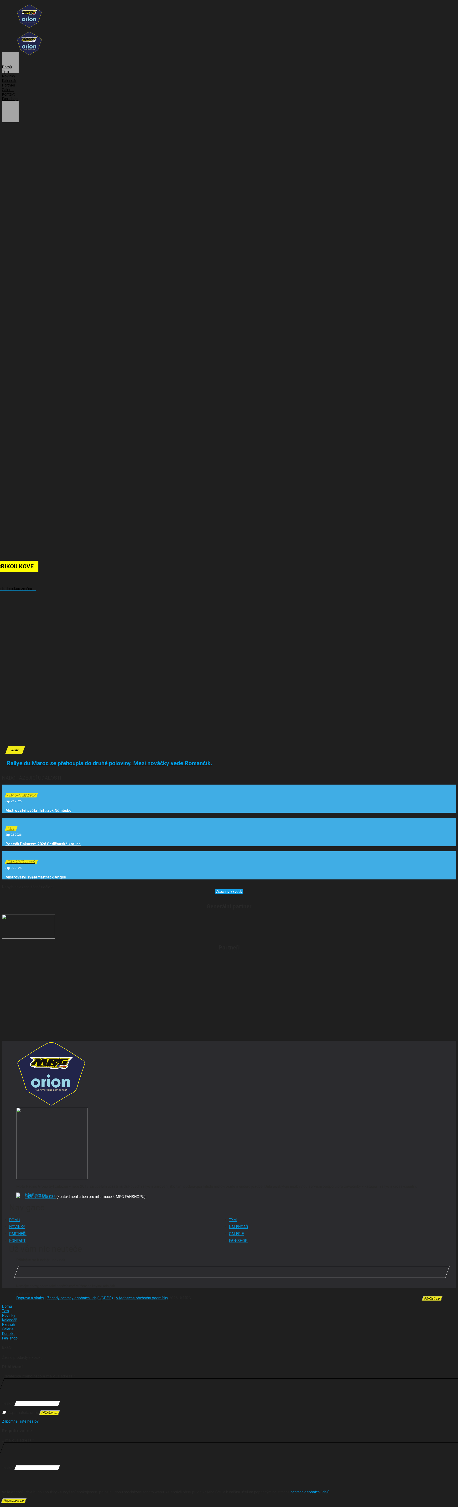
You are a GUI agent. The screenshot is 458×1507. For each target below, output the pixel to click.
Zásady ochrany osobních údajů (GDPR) (80, 1298)
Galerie (8, 89)
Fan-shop (10, 99)
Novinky (8, 76)
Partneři (8, 85)
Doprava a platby (30, 1298)
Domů (7, 67)
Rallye (15, 750)
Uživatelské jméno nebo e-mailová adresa (38, 1376)
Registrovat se (13, 1500)
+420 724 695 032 (40, 1196)
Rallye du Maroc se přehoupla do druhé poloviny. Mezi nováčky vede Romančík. (109, 763)
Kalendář (9, 80)
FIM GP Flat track (21, 795)
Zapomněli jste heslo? (20, 1421)
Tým (5, 71)
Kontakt (8, 94)
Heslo (8, 1403)
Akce (11, 828)
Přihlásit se (49, 1413)
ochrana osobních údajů (310, 1492)
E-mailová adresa (18, 1440)
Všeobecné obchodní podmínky (142, 1298)
